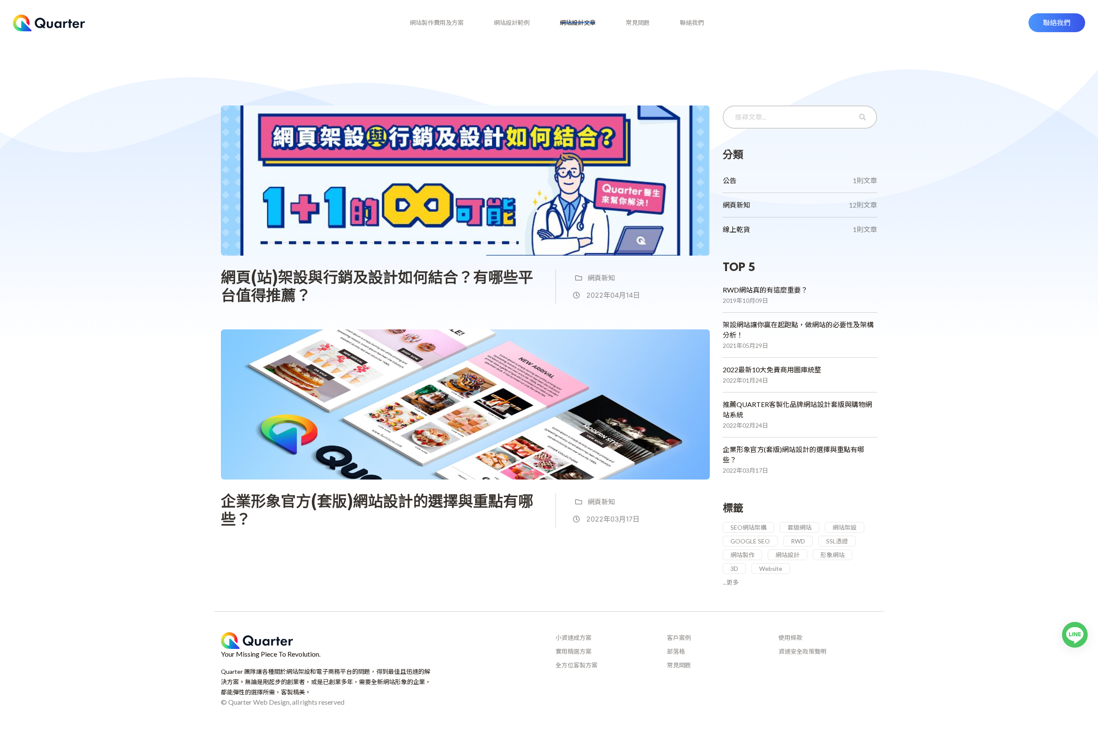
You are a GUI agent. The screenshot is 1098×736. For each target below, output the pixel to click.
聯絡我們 (692, 22)
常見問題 (638, 22)
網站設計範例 (512, 22)
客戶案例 (679, 637)
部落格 (676, 651)
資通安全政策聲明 (802, 651)
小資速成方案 (573, 637)
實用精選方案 (573, 651)
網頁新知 (600, 278)
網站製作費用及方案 (437, 22)
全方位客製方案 (576, 665)
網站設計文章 (578, 22)
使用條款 (790, 637)
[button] (1057, 22)
